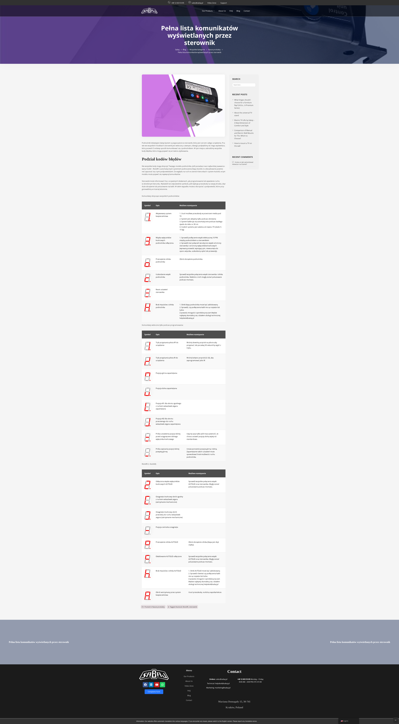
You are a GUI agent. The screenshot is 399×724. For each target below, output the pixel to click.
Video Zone (211, 3)
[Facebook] (145, 684)
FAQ (231, 11)
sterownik (193, 607)
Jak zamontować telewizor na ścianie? (242, 163)
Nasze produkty (158, 607)
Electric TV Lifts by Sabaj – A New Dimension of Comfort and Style (244, 123)
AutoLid (179, 607)
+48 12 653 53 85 (177, 3)
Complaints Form (154, 692)
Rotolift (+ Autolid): (149, 464)
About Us (222, 11)
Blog (238, 11)
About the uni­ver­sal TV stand (243, 114)
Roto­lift (156, 169)
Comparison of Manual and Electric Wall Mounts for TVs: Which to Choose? (244, 134)
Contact (247, 11)
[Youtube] (156, 684)
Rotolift (185, 607)
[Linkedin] (151, 684)
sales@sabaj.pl (197, 3)
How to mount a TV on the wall (243, 144)
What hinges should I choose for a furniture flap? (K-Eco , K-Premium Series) (243, 104)
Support (223, 3)
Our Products (207, 11)
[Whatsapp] (162, 684)
